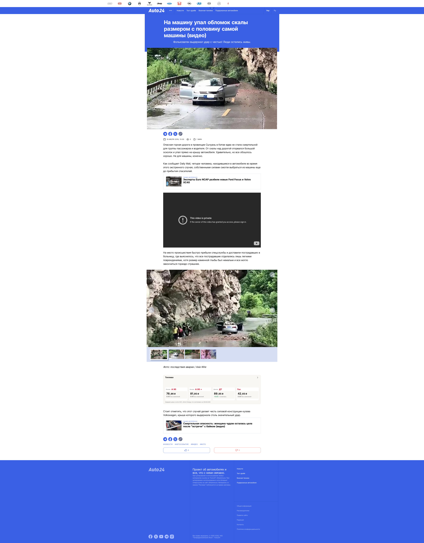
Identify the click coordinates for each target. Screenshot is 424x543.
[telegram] (165, 134)
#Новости (168, 444)
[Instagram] (172, 537)
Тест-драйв (191, 10)
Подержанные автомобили (226, 10)
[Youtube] (161, 537)
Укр (267, 10)
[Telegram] (167, 537)
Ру (275, 10)
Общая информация (244, 506)
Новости (180, 10)
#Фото (203, 444)
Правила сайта (242, 515)
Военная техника (206, 10)
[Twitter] (156, 537)
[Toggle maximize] (272, 274)
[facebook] (170, 134)
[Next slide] (272, 310)
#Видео (194, 444)
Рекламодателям (243, 511)
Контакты (240, 525)
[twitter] (175, 134)
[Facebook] (150, 537)
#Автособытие (182, 444)
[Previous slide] (151, 310)
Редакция (240, 520)
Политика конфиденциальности (248, 529)
